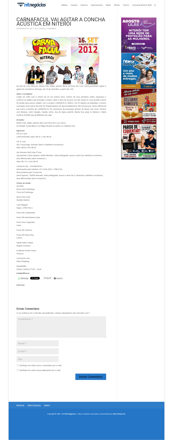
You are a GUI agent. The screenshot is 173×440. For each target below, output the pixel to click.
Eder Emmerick (119, 414)
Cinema (74, 5)
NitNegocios (24, 28)
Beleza (64, 5)
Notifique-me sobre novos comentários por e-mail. (41, 365)
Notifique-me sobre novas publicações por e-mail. (40, 370)
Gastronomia (97, 5)
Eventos (84, 5)
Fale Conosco (34, 405)
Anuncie (20, 405)
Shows (117, 5)
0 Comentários (51, 28)
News (108, 5)
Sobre (47, 405)
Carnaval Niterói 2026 (141, 5)
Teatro (126, 5)
